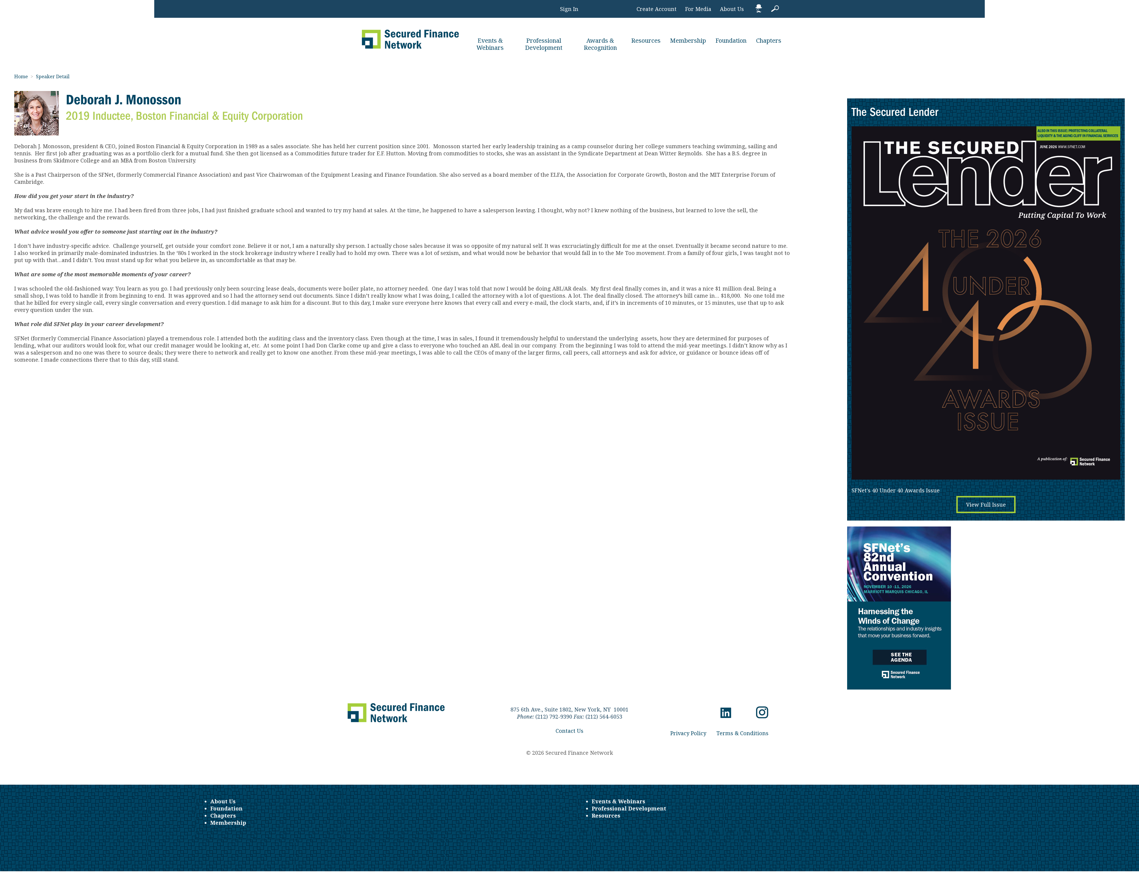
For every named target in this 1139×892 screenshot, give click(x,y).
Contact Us (569, 730)
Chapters (768, 40)
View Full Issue (986, 504)
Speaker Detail (52, 76)
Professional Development (543, 44)
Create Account (657, 8)
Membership (688, 40)
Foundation (731, 40)
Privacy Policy (688, 733)
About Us (732, 8)
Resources (646, 40)
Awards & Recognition (600, 44)
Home (21, 76)
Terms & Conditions (742, 733)
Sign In (569, 8)
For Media (698, 8)
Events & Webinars (490, 44)
